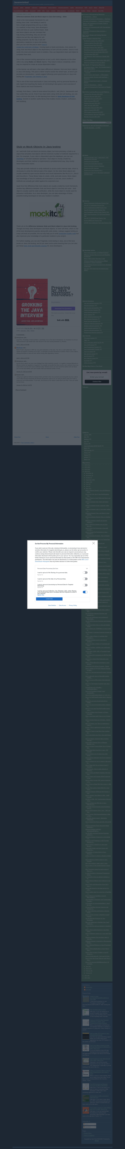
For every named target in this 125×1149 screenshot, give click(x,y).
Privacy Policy (73, 605)
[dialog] (62, 574)
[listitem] (62, 568)
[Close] (94, 544)
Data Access (62, 605)
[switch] (85, 572)
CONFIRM (49, 599)
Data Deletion (52, 605)
